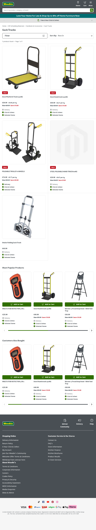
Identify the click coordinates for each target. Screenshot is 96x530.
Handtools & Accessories (34, 26)
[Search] (92, 10)
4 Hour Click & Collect (10, 447)
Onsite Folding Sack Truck (11, 243)
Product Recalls (54, 456)
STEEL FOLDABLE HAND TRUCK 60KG (63, 172)
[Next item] (92, 20)
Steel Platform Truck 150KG (12, 97)
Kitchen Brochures (55, 453)
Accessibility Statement (11, 483)
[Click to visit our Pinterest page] (53, 501)
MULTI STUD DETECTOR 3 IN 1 (13, 309)
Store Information (55, 447)
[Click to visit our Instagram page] (57, 501)
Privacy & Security (9, 479)
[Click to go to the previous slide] (4, 330)
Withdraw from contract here (13, 460)
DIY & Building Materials (16, 26)
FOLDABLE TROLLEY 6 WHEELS (13, 171)
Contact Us (52, 440)
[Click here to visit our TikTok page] (39, 501)
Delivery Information (10, 440)
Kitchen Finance (54, 450)
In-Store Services (54, 460)
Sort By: (53, 36)
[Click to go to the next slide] (92, 330)
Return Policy (7, 443)
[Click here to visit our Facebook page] (43, 501)
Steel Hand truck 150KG (59, 97)
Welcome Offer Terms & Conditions (16, 456)
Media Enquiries (8, 489)
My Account (6, 450)
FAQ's (50, 443)
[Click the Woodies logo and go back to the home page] (8, 4)
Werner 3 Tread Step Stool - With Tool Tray (78, 310)
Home (4, 26)
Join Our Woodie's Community (14, 453)
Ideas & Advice (8, 493)
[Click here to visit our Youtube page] (48, 501)
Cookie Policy (7, 476)
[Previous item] (4, 20)
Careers (5, 473)
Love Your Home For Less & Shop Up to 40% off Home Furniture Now (48, 15)
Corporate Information (11, 470)
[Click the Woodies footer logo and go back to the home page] (8, 424)
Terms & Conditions (10, 466)
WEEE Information (9, 486)
